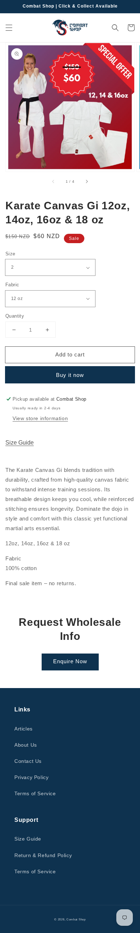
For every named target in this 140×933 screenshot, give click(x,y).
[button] (9, 28)
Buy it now (70, 375)
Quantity (14, 316)
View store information (40, 418)
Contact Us (28, 761)
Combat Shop (76, 919)
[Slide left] (53, 182)
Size (10, 253)
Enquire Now (70, 661)
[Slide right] (86, 182)
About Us (25, 745)
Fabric (12, 284)
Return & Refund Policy (43, 855)
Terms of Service (35, 793)
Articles (23, 729)
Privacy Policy (31, 777)
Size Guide (19, 443)
